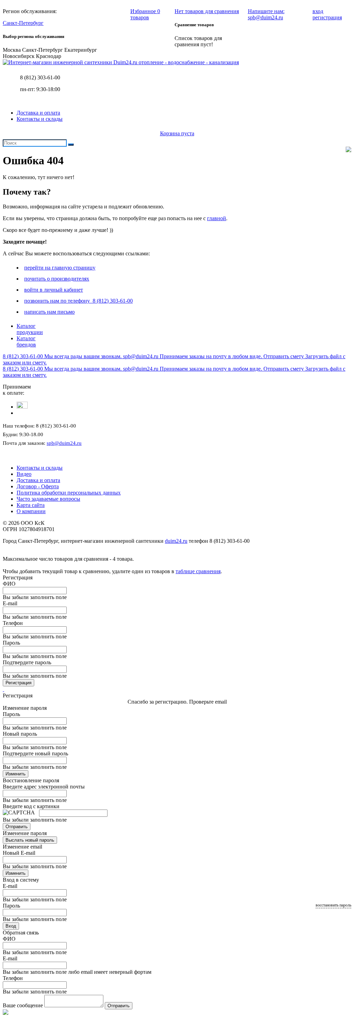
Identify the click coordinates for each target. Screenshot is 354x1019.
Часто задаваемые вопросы (48, 499)
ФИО (9, 584)
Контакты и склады (40, 119)
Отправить (17, 826)
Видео (24, 474)
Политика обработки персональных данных (69, 493)
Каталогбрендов (26, 341)
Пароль (11, 643)
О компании (31, 511)
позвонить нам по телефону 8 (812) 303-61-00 (78, 301)
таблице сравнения (198, 571)
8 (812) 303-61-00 (40, 77)
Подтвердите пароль (27, 662)
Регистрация (18, 682)
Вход (11, 926)
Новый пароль (20, 734)
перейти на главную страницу (59, 268)
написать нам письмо (49, 312)
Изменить (16, 773)
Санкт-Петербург (23, 23)
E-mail (10, 603)
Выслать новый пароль (30, 840)
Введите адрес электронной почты (44, 787)
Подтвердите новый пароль (35, 753)
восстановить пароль (333, 905)
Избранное (145, 14)
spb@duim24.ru (64, 443)
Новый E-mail (19, 853)
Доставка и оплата (38, 113)
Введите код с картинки (31, 806)
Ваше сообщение (23, 1005)
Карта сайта (31, 505)
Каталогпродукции (30, 329)
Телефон (13, 623)
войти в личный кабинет (53, 290)
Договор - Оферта (38, 486)
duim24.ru (176, 541)
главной (216, 218)
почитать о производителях (56, 279)
